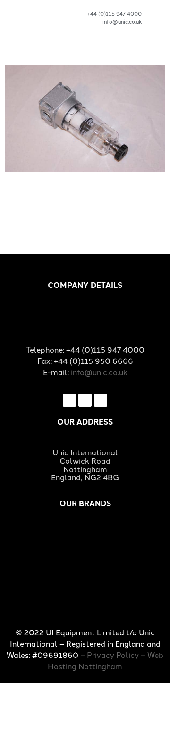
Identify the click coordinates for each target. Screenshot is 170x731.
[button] (158, 22)
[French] (105, 31)
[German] (120, 31)
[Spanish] (135, 31)
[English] (91, 31)
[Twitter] (85, 400)
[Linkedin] (100, 400)
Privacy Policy (113, 654)
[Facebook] (69, 400)
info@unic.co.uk (99, 372)
